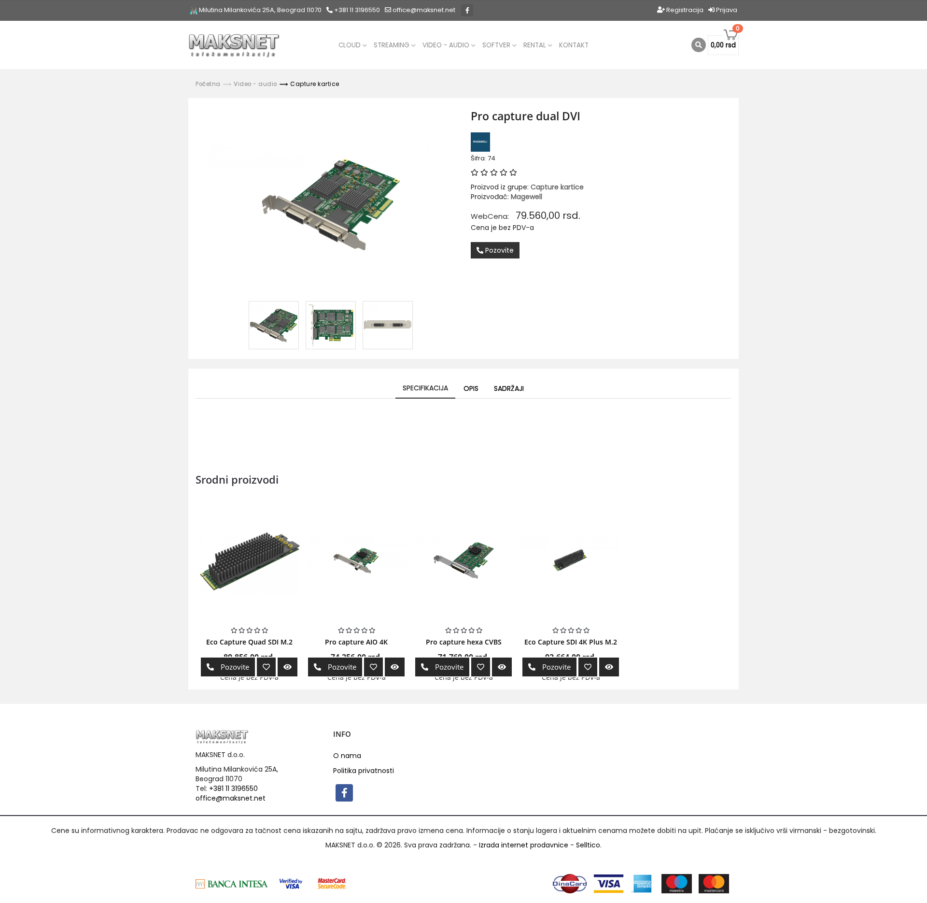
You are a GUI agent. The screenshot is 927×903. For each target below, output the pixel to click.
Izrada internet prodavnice (523, 845)
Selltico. (589, 845)
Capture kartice (314, 84)
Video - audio (446, 45)
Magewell (526, 196)
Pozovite (498, 250)
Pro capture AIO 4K (356, 641)
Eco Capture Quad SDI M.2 (249, 641)
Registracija (684, 9)
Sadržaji (509, 388)
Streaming (392, 45)
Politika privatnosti (363, 770)
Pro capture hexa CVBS (464, 641)
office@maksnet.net (231, 798)
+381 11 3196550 (356, 9)
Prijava (726, 9)
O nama (347, 755)
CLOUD (350, 45)
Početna (208, 84)
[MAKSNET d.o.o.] (234, 45)
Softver (497, 45)
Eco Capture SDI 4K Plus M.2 (570, 641)
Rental (535, 45)
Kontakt (574, 45)
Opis (471, 388)
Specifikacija (425, 388)
